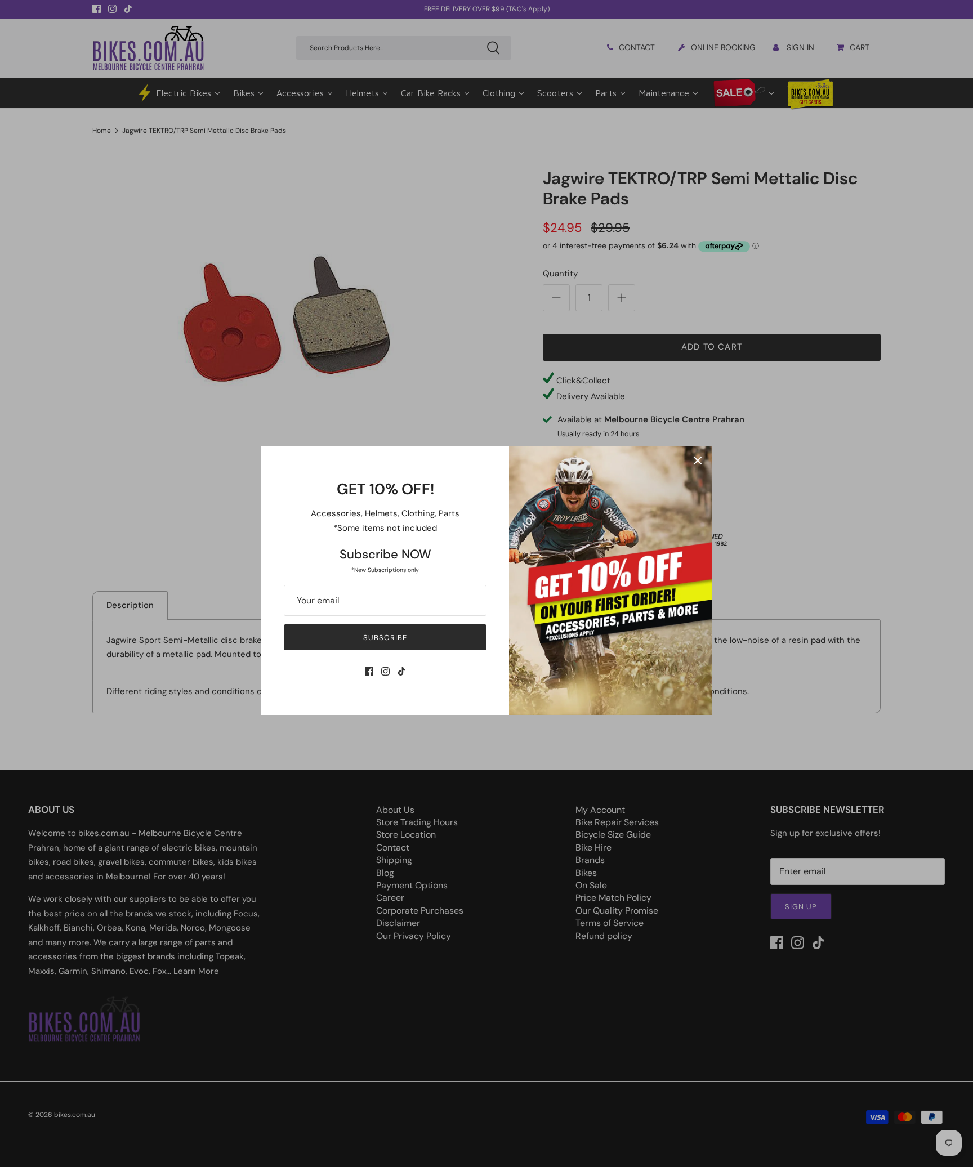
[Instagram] (385, 671)
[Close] (697, 460)
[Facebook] (369, 671)
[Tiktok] (402, 671)
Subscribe (385, 637)
